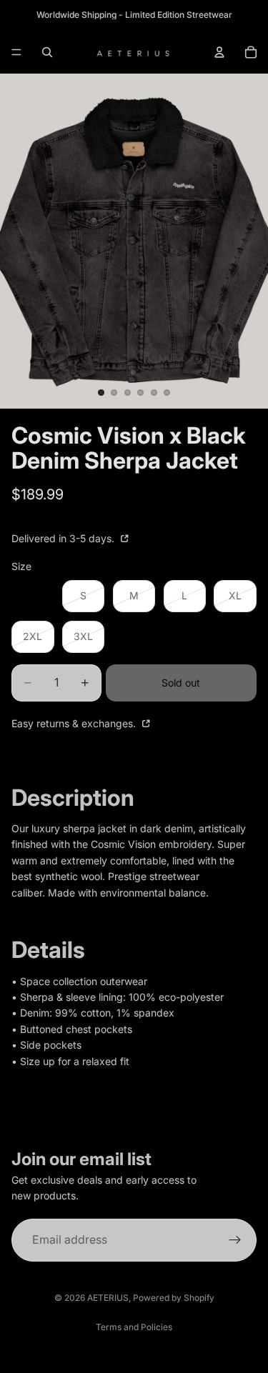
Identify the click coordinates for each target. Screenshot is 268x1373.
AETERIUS (108, 1297)
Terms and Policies (134, 1327)
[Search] (47, 52)
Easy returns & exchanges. (75, 723)
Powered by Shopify (173, 1297)
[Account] (219, 52)
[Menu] (16, 52)
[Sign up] (235, 1240)
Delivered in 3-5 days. (64, 538)
